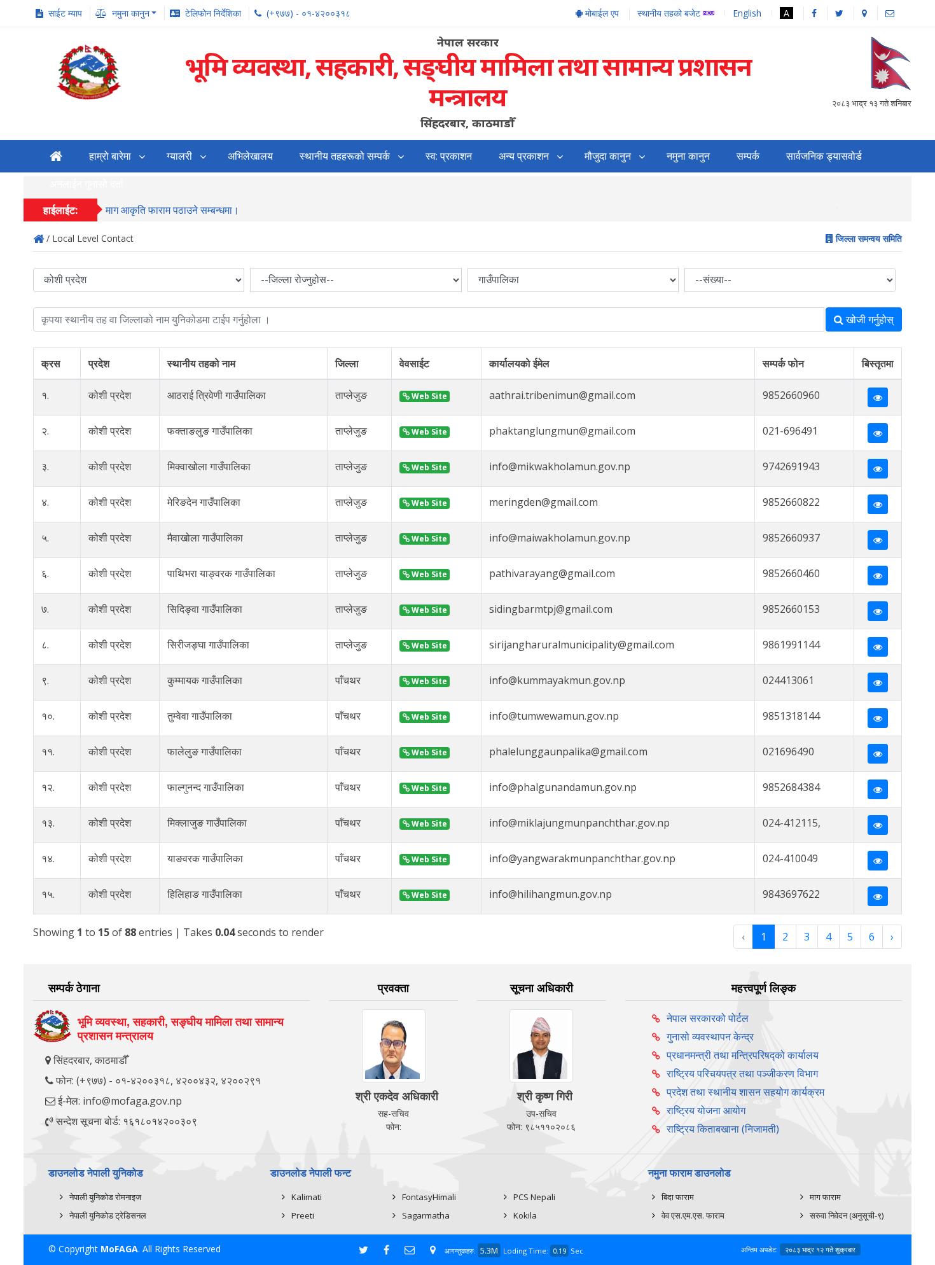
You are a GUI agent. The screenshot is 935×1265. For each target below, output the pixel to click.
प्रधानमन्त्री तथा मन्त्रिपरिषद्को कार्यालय (743, 1055)
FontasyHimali (429, 1197)
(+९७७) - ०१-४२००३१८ (308, 13)
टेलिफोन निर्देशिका (213, 13)
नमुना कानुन (688, 156)
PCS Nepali (534, 1197)
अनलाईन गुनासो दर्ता (86, 184)
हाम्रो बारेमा (110, 156)
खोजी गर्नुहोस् (868, 319)
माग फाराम (825, 1197)
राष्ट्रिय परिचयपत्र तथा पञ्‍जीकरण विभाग (742, 1073)
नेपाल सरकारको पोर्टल (708, 1018)
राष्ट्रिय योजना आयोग (706, 1110)
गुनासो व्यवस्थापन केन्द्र (710, 1037)
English (747, 13)
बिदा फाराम (677, 1197)
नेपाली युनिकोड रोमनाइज (105, 1197)
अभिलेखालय (250, 156)
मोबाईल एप (601, 13)
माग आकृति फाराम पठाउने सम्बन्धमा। (172, 210)
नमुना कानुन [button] (130, 13)
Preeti (302, 1215)
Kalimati (306, 1197)
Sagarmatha (426, 1215)
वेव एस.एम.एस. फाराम (692, 1215)
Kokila (525, 1215)
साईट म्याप (65, 13)
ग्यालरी (179, 156)
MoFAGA (119, 1249)
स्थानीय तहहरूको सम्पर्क (345, 156)
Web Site (428, 396)
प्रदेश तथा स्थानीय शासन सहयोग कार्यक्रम (745, 1092)
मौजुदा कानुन (608, 156)
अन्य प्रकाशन (524, 156)
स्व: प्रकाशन (449, 156)
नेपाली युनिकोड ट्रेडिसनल (107, 1215)
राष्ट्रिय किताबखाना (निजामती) (723, 1129)
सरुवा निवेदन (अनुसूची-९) (846, 1215)
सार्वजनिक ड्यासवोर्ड (824, 156)
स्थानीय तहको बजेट (670, 13)
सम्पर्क (748, 156)
